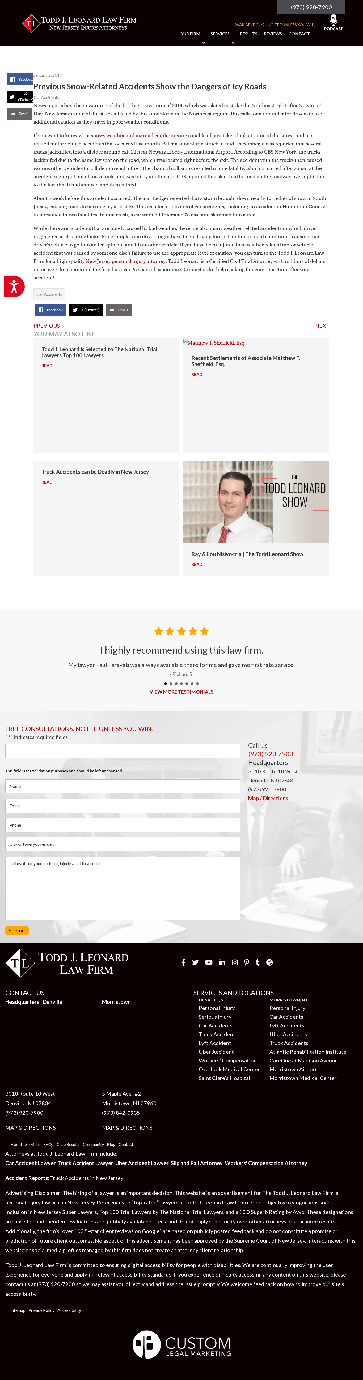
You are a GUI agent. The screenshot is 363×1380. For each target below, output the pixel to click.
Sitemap (18, 1310)
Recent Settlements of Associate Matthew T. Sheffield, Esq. (245, 361)
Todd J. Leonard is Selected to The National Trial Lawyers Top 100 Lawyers (99, 352)
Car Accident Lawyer (30, 1163)
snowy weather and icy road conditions (135, 135)
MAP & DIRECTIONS (30, 1127)
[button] (203, 42)
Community (93, 1144)
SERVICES (220, 33)
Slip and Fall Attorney (197, 1163)
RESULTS (248, 33)
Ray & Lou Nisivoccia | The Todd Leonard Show (247, 554)
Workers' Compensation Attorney (266, 1163)
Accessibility (69, 1310)
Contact (126, 1144)
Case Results (68, 1144)
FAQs (48, 1144)
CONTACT (299, 33)
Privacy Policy (41, 1310)
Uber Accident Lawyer (142, 1163)
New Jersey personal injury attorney (126, 261)
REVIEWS (273, 33)
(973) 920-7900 (311, 7)
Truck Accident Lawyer (85, 1163)
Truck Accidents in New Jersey (86, 1178)
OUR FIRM (190, 33)
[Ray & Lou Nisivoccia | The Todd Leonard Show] (256, 501)
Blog (111, 1144)
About (16, 1144)
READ (49, 365)
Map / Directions (268, 798)
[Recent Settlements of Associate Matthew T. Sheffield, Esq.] (256, 342)
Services (32, 1144)
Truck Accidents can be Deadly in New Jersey (95, 471)
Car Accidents (46, 97)
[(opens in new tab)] (181, 1344)
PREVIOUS (46, 325)
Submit (17, 930)
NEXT (322, 325)
